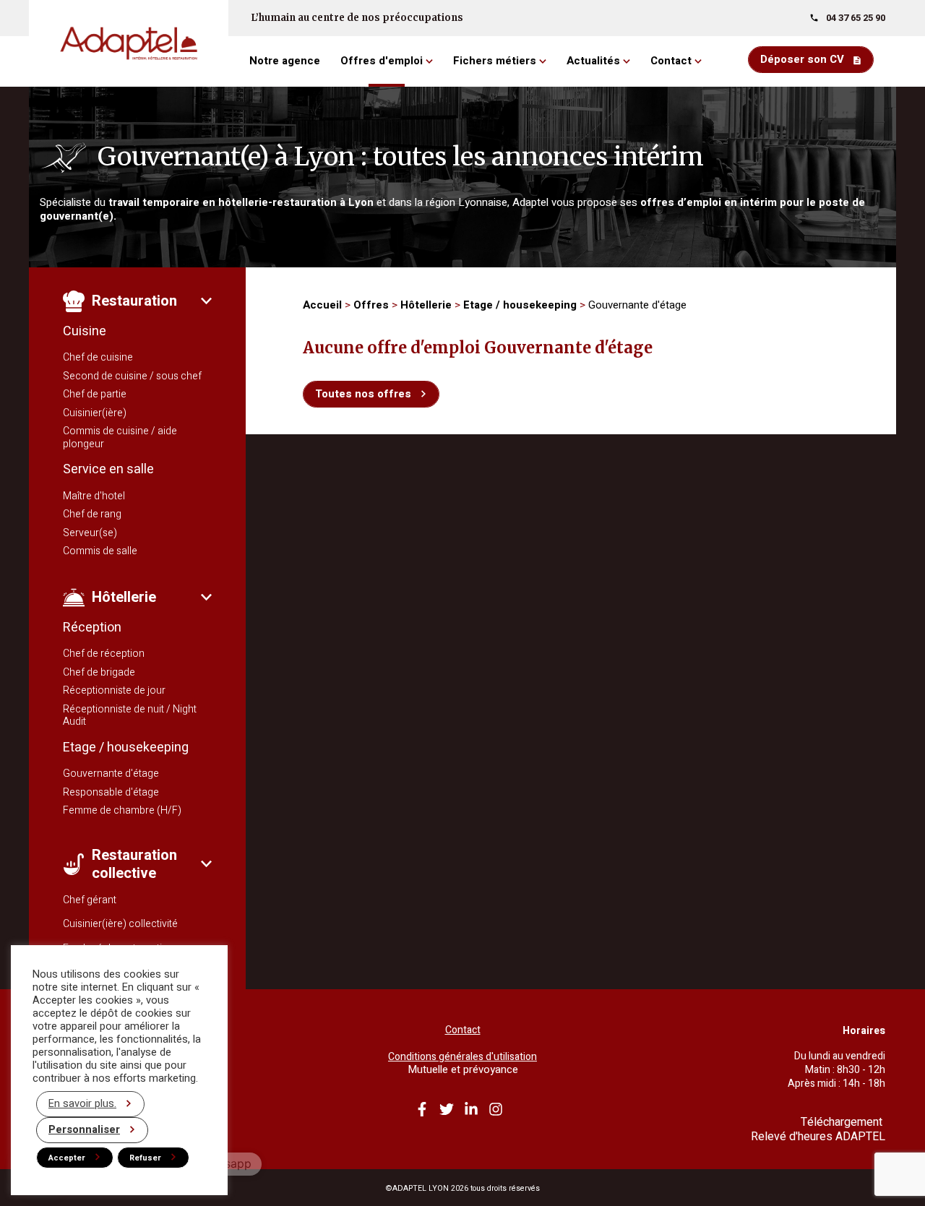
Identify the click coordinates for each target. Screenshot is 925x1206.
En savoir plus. (82, 1103)
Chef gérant (89, 900)
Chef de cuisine (98, 357)
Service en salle (108, 469)
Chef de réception (104, 653)
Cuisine (84, 331)
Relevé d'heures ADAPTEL (818, 1136)
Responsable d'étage (111, 792)
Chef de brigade (99, 672)
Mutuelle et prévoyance (463, 1070)
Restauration (134, 300)
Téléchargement (843, 1122)
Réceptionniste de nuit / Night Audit (130, 716)
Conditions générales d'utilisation (462, 1057)
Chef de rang (92, 514)
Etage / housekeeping (126, 747)
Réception (92, 627)
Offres (371, 305)
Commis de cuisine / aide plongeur (120, 437)
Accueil (322, 305)
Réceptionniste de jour (114, 690)
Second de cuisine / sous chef (132, 376)
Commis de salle (100, 551)
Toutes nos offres (363, 394)
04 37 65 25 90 (855, 18)
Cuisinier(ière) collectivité (120, 923)
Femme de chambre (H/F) (122, 810)
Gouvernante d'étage (111, 773)
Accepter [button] (66, 1158)
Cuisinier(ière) (94, 413)
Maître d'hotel (94, 496)
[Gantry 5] (128, 43)
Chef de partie (94, 394)
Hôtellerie (124, 597)
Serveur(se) (90, 532)
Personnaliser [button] (84, 1129)
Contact (463, 1030)
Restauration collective (134, 864)
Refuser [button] (145, 1158)
